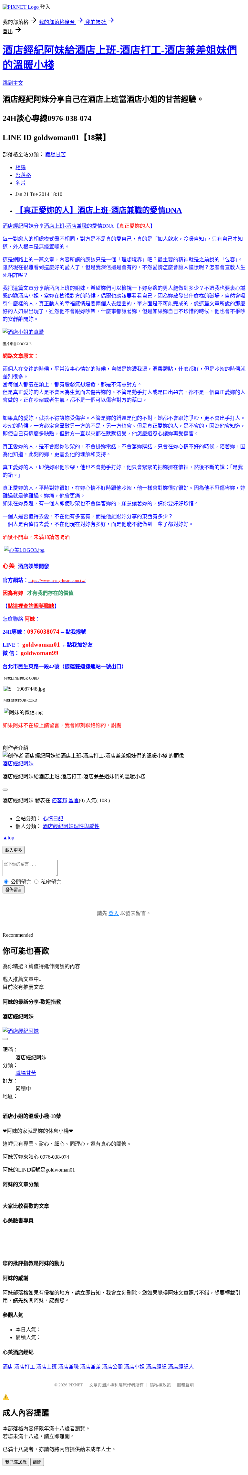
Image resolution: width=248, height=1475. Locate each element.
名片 (21, 183)
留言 (73, 800)
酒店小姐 (134, 1367)
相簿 (21, 167)
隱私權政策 (160, 1384)
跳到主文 (13, 83)
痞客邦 (59, 800)
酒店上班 (54, 226)
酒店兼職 (76, 226)
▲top (8, 837)
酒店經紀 (13, 226)
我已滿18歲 (15, 1462)
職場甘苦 (55, 154)
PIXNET (75, 1384)
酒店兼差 (90, 1367)
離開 (37, 1462)
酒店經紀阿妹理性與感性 (71, 826)
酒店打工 (24, 1367)
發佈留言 (13, 889)
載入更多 (13, 850)
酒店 (8, 1367)
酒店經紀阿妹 (18, 763)
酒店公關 (112, 1367)
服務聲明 (185, 1384)
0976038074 (43, 631)
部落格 (23, 175)
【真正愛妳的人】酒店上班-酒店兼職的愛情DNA (99, 210)
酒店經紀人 (181, 1367)
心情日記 (53, 818)
